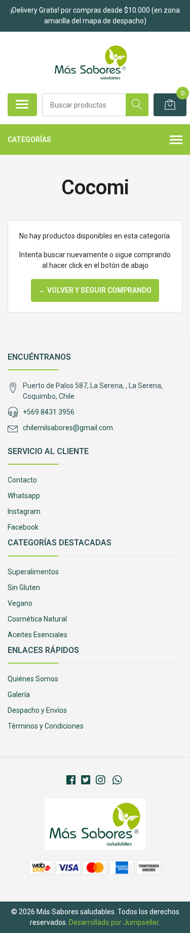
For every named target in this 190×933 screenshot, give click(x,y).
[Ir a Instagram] (100, 780)
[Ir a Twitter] (85, 780)
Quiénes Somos (33, 679)
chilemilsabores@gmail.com (68, 428)
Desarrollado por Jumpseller (114, 922)
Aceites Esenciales (37, 635)
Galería (19, 694)
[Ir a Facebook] (70, 780)
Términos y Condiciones (46, 726)
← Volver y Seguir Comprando (95, 290)
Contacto (22, 480)
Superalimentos (33, 572)
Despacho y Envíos (37, 710)
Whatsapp (24, 496)
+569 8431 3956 (48, 412)
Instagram (24, 511)
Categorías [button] (29, 139)
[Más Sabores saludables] (91, 62)
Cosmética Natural (37, 619)
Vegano (20, 603)
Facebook (23, 527)
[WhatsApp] (117, 780)
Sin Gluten (24, 587)
